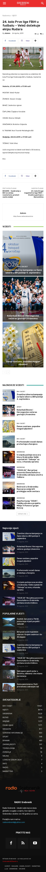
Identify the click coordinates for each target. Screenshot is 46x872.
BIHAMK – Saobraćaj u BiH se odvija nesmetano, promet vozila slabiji (12, 194)
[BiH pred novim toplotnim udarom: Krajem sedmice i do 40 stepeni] (9, 635)
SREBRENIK (21, 452)
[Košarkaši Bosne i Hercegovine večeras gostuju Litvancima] (23, 299)
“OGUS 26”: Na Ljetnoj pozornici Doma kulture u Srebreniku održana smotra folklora (30, 473)
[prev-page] (4, 372)
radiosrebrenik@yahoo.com (14, 822)
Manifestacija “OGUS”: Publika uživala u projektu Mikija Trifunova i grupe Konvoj (29, 504)
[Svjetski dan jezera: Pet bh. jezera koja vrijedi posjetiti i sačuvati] (9, 622)
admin (7, 33)
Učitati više (22, 514)
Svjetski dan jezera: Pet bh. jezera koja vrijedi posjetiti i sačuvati (28, 621)
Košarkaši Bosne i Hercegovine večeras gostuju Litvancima (23, 317)
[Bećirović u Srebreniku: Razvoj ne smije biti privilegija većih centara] (9, 488)
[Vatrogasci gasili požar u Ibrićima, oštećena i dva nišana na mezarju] (9, 674)
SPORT (23, 312)
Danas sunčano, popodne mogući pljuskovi (23, 362)
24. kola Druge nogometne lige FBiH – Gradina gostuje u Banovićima (33, 194)
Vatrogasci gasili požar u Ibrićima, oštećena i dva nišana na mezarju (29, 673)
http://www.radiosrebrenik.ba (23, 216)
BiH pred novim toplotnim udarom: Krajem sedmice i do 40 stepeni (29, 634)
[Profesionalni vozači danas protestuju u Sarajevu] (9, 441)
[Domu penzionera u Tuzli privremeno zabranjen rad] (9, 687)
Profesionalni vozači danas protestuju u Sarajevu (29, 443)
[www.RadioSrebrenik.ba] (23, 789)
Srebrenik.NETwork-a (10, 861)
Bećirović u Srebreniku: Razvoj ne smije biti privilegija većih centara (28, 489)
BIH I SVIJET (23, 266)
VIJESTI (14, 15)
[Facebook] (11, 843)
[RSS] (23, 843)
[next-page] (8, 372)
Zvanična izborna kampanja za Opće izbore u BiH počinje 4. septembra (23, 271)
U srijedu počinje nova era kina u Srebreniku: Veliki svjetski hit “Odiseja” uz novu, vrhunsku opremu (29, 458)
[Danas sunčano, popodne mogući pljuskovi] (23, 344)
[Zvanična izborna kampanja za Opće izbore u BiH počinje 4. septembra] (23, 253)
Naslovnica (6, 15)
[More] (35, 40)
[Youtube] (35, 843)
